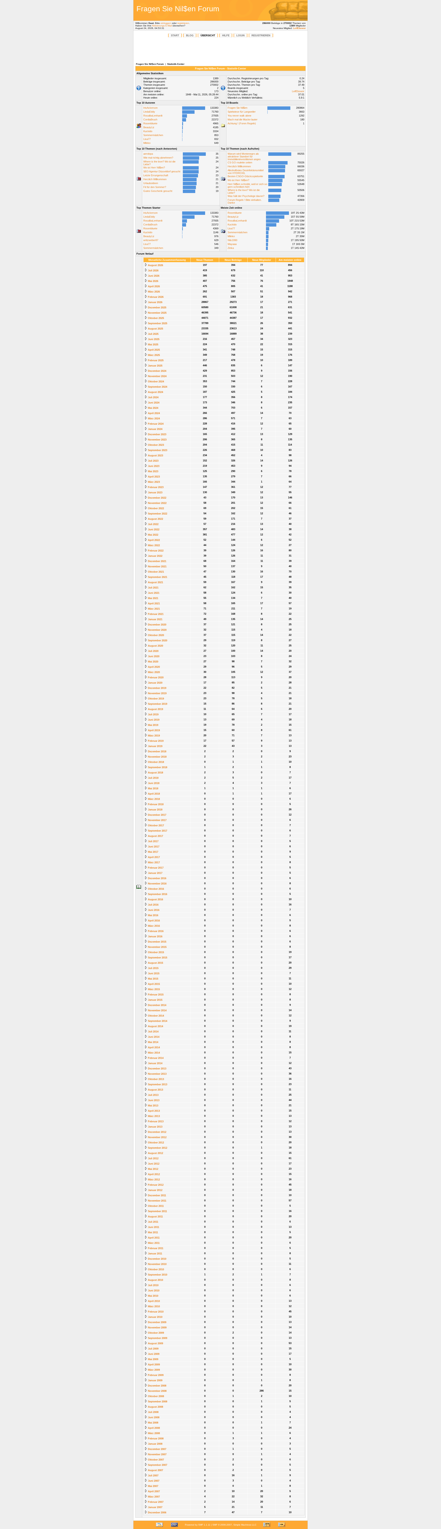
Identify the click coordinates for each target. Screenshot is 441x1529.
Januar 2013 (154, 1126)
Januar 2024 (154, 429)
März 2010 (153, 1306)
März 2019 (153, 735)
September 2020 (157, 640)
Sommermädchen (153, 135)
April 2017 (153, 857)
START (175, 35)
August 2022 (155, 518)
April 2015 (153, 984)
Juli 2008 (152, 1412)
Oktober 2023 (155, 444)
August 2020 (155, 645)
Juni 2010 (153, 1290)
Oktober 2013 (155, 1079)
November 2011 (156, 1200)
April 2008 (153, 1428)
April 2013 (153, 1110)
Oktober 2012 (155, 1142)
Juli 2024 (152, 397)
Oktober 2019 (155, 698)
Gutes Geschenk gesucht (157, 191)
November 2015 (157, 947)
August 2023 (155, 455)
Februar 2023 (155, 487)
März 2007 (153, 1496)
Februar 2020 (155, 677)
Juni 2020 (153, 656)
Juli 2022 (152, 524)
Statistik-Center (175, 64)
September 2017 (157, 830)
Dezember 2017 (156, 814)
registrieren (183, 23)
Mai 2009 (152, 1359)
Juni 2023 (153, 466)
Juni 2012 (153, 1163)
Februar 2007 (155, 1502)
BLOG (190, 35)
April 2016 (153, 920)
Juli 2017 (152, 841)
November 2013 (157, 1073)
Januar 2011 (154, 1253)
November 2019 (157, 693)
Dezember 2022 (156, 497)
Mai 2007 (152, 1486)
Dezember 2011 (156, 1195)
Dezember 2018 (156, 751)
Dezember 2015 (156, 941)
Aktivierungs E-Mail (162, 25)
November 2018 (157, 756)
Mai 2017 (152, 851)
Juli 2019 (152, 714)
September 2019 (157, 703)
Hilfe (225, 35)
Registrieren (261, 35)
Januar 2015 (154, 999)
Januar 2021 (154, 619)
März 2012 (153, 1179)
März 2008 (153, 1433)
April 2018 (153, 793)
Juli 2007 (152, 1475)
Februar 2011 (155, 1248)
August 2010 (155, 1280)
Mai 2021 (152, 598)
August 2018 (155, 772)
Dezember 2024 (156, 370)
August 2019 (155, 709)
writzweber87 (150, 240)
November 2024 (157, 376)
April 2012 (153, 1174)
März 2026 (153, 291)
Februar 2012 (155, 1184)
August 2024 (155, 392)
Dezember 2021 (156, 561)
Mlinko (146, 143)
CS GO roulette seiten (240, 162)
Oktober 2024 (155, 381)
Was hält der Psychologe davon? (246, 196)
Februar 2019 (155, 740)
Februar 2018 (155, 804)
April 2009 (153, 1364)
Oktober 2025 (155, 318)
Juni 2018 (153, 783)
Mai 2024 (152, 407)
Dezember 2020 (156, 624)
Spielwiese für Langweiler (242, 111)
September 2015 (157, 957)
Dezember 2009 (156, 1322)
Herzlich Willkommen (155, 179)
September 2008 (157, 1401)
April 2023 (153, 476)
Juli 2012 (152, 1158)
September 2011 (157, 1211)
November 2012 (157, 1137)
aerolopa (148, 153)
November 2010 (157, 1264)
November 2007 (157, 1454)
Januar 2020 (154, 682)
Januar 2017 (154, 873)
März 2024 (153, 418)
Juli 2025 (152, 334)
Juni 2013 (153, 1100)
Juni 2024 (153, 402)
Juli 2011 (152, 1221)
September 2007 (157, 1465)
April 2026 (153, 286)
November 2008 (157, 1391)
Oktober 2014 (155, 1015)
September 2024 (157, 386)
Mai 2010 (152, 1295)
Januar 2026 (154, 302)
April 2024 (153, 413)
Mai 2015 (152, 978)
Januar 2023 (154, 492)
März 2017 (153, 862)
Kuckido (147, 131)
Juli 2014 (152, 1031)
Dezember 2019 (156, 688)
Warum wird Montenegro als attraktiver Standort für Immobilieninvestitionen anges (244, 156)
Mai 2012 (152, 1169)
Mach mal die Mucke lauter (242, 119)
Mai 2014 (152, 1042)
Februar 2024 (155, 423)
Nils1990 (232, 240)
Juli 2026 (152, 270)
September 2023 (157, 450)
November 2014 (157, 1010)
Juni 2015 (153, 973)
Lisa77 (147, 139)
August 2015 (155, 962)
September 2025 (157, 323)
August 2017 (155, 836)
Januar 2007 (154, 1507)
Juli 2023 (152, 460)
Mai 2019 (152, 725)
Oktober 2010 (155, 1269)
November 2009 (157, 1327)
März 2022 (153, 545)
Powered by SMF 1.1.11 (197, 1524)
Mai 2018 (152, 788)
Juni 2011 (153, 1227)
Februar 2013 (155, 1121)
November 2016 (157, 883)
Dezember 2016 (156, 878)
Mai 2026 (152, 281)
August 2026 (155, 265)
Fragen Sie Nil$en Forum (150, 64)
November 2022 (157, 503)
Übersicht (208, 35)
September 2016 (157, 894)
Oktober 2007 (155, 1459)
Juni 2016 (153, 910)
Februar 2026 (155, 297)
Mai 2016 (152, 915)
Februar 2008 (155, 1438)
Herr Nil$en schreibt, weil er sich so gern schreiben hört (247, 185)
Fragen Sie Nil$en (237, 107)
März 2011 (153, 1243)
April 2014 (153, 1047)
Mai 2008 (152, 1422)
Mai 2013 (152, 1105)
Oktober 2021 (155, 571)
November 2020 (157, 629)
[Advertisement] (274, 10)
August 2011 (155, 1216)
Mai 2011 (152, 1232)
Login (240, 35)
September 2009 (157, 1338)
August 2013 (155, 1089)
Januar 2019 (154, 746)
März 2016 (153, 925)
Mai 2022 (152, 534)
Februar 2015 (155, 994)
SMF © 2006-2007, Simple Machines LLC (234, 1524)
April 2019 (153, 730)
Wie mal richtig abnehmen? (158, 157)
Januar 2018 (154, 809)
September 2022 (157, 513)
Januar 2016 (154, 936)
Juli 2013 (152, 1095)
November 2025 (157, 312)
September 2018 (157, 767)
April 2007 (153, 1491)
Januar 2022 (154, 555)
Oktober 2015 (155, 952)
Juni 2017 (153, 846)
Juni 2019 (153, 719)
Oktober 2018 (155, 762)
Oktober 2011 (155, 1206)
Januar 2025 (154, 365)
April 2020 (153, 666)
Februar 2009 (155, 1375)
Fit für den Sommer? (154, 187)
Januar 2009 (154, 1380)
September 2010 (157, 1274)
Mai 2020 (152, 661)
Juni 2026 (153, 275)
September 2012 (157, 1147)
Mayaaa (232, 244)
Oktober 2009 (155, 1332)
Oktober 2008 (155, 1396)
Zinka (231, 248)
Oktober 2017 (155, 825)
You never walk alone (239, 115)
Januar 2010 (154, 1317)
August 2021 (155, 582)
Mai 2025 (152, 344)
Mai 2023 (152, 471)
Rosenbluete (150, 123)
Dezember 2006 (156, 1512)
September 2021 (157, 577)
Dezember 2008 (156, 1385)
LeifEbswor (299, 28)
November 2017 (157, 820)
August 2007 (155, 1470)
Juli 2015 (152, 968)
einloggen (166, 23)
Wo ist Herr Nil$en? (154, 167)
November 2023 (157, 439)
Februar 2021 (155, 614)
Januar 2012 (154, 1190)
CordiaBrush (150, 119)
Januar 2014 (154, 1063)
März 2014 (153, 1052)
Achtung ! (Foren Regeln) (242, 123)
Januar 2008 (154, 1443)
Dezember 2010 (156, 1258)
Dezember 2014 (156, 1005)
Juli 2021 (152, 587)
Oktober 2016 (155, 888)
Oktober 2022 (155, 508)
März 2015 (153, 989)
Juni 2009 (153, 1354)
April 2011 (153, 1237)
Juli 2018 (152, 777)
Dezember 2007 (156, 1449)
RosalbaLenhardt (152, 115)
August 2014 (155, 1026)
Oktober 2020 (155, 635)
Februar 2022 (155, 550)
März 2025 (153, 355)
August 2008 (155, 1406)
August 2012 (155, 1153)
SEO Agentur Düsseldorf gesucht (161, 171)
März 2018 (153, 799)
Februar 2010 (155, 1311)
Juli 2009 (152, 1348)
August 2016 (155, 899)
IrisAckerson (150, 107)
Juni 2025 (153, 339)
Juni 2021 (153, 592)
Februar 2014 (155, 1058)
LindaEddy (149, 111)
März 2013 (153, 1116)
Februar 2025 (155, 360)
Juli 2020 (152, 651)
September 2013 (157, 1084)
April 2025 (153, 349)
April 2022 (153, 540)
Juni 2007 (153, 1480)
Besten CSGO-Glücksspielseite (245, 176)
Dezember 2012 (156, 1132)
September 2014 (157, 1021)
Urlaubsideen (150, 183)
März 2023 (153, 481)
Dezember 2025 (156, 307)
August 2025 (155, 328)
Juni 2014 (153, 1036)
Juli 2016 (152, 904)
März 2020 (153, 672)
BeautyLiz (148, 127)
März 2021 (153, 608)
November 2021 (157, 566)
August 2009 (155, 1343)
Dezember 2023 (156, 434)
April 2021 (153, 603)
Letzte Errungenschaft (155, 175)
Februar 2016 (155, 931)
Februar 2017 (155, 867)
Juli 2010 (152, 1285)
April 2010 (153, 1301)
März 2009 (153, 1369)
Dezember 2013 (156, 1068)
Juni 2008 (153, 1417)
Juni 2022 (153, 529)
